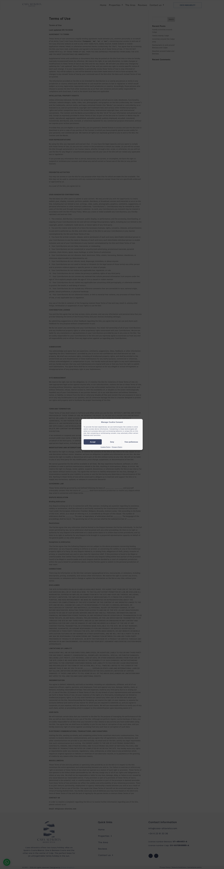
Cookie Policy (106, 447)
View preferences (131, 442)
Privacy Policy (117, 447)
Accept (92, 442)
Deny (112, 442)
